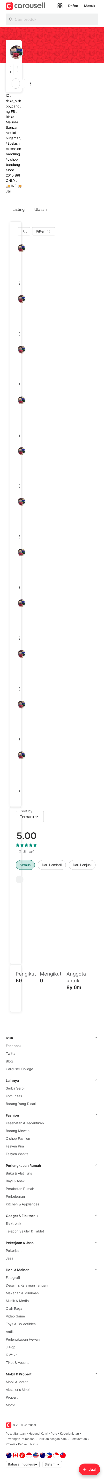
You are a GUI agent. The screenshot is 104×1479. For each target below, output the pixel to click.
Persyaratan (78, 1439)
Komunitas (14, 1096)
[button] (12, 69)
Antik (10, 1332)
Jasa (9, 1258)
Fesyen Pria (15, 1146)
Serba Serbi (15, 1088)
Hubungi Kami (38, 1433)
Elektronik (13, 1223)
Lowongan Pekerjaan (20, 1439)
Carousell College (19, 1069)
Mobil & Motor (17, 1382)
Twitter (11, 1053)
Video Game (15, 1316)
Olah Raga (14, 1308)
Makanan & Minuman (22, 1293)
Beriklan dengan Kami (52, 1439)
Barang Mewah (18, 1131)
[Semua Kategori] (60, 6)
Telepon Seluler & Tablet (25, 1231)
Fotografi (13, 1277)
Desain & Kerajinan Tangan (27, 1285)
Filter (40, 231)
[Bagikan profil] (23, 83)
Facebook (14, 1046)
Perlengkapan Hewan (23, 1339)
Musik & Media (17, 1301)
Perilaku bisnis (28, 1444)
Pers (54, 1433)
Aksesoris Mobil (18, 1389)
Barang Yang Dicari (21, 1104)
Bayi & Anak (15, 1181)
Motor (10, 1405)
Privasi (10, 1444)
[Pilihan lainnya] (30, 83)
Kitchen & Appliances (22, 1204)
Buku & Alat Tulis (19, 1173)
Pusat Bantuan (16, 1433)
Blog (9, 1061)
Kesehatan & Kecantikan (25, 1123)
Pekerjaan (14, 1250)
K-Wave (11, 1355)
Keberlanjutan (69, 1433)
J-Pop (10, 1347)
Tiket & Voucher (18, 1362)
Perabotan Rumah (20, 1189)
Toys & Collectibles (21, 1324)
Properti (12, 1397)
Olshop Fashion (18, 1138)
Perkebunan (15, 1196)
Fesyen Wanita (17, 1154)
